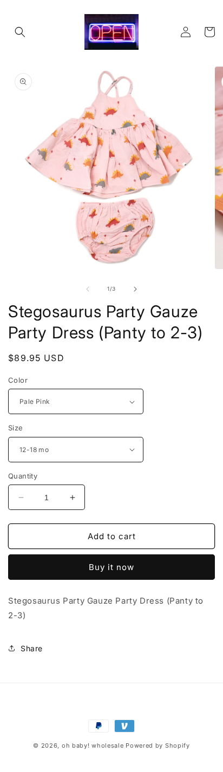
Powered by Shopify (158, 745)
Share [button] (32, 648)
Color (18, 380)
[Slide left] (88, 289)
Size (15, 427)
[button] (20, 32)
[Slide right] (135, 289)
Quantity (22, 476)
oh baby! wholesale (93, 745)
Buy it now (111, 567)
